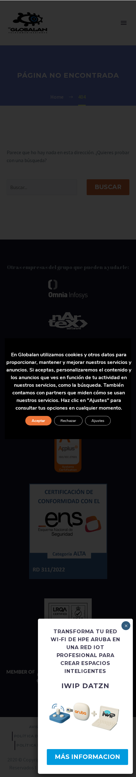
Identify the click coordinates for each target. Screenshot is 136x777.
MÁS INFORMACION (87, 757)
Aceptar (38, 420)
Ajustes (97, 420)
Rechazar (68, 420)
